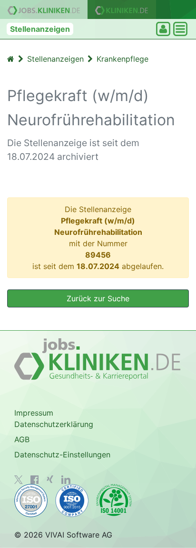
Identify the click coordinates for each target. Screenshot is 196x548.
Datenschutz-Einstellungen (62, 454)
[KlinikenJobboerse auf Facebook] (34, 479)
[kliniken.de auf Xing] (50, 479)
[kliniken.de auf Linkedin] (65, 479)
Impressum (33, 413)
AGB (21, 439)
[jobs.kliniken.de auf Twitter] (18, 479)
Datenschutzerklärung (53, 424)
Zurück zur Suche (98, 298)
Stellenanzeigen (40, 29)
